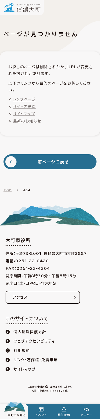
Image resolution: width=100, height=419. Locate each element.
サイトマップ (24, 114)
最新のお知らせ (27, 121)
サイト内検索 (24, 106)
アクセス (20, 297)
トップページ (24, 99)
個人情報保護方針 (29, 332)
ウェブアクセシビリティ (34, 341)
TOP (7, 190)
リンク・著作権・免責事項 (35, 360)
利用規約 (21, 350)
